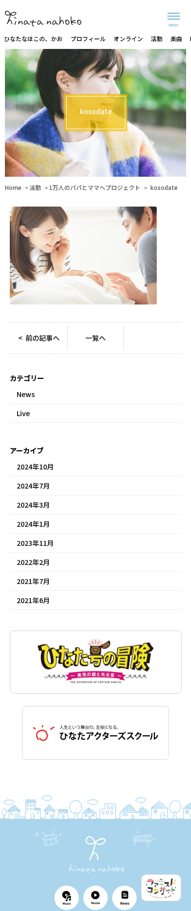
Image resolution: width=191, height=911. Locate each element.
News (26, 394)
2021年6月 (33, 600)
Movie (95, 898)
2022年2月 (33, 562)
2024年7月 (33, 486)
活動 (157, 38)
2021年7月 (33, 581)
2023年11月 (35, 543)
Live (23, 413)
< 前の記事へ (39, 338)
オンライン (128, 38)
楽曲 (176, 38)
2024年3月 (33, 505)
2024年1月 (33, 524)
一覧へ (95, 338)
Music (66, 898)
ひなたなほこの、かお (33, 38)
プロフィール (88, 38)
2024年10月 (35, 466)
